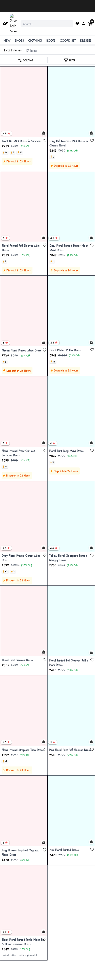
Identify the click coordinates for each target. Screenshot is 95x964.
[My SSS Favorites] (77, 23)
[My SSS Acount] (83, 23)
